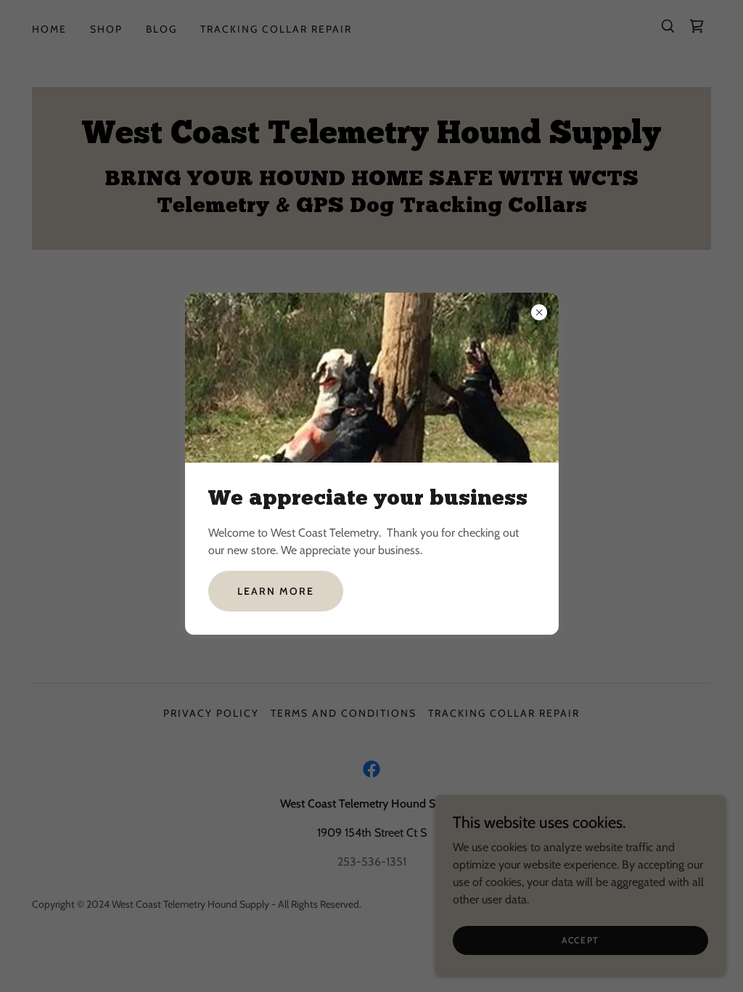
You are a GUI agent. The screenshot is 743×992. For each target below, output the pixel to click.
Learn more (275, 591)
